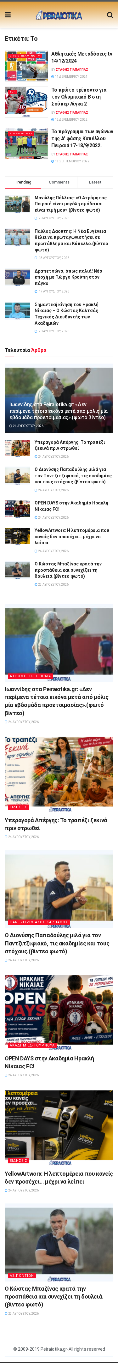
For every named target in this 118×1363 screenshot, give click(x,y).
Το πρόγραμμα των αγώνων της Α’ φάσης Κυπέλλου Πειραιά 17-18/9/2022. (82, 139)
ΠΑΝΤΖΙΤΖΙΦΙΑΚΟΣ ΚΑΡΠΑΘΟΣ (39, 922)
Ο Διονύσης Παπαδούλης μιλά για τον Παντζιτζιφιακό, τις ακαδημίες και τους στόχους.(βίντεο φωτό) (73, 475)
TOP (12, 91)
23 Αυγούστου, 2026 (53, 584)
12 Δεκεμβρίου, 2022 (70, 119)
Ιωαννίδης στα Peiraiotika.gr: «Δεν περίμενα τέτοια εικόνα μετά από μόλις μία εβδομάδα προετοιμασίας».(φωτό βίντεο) (58, 411)
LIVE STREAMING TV (25, 55)
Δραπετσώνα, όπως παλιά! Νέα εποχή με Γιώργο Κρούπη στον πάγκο (68, 277)
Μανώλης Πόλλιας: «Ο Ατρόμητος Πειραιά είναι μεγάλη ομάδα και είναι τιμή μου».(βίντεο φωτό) (71, 204)
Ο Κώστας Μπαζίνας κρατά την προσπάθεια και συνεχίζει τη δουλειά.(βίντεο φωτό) (68, 570)
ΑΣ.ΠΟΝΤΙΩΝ (22, 1276)
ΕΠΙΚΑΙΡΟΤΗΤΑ (21, 133)
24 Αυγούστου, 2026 (27, 426)
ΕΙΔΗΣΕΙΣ (18, 807)
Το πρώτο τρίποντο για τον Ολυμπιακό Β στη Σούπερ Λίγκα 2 (78, 97)
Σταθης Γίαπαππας (72, 69)
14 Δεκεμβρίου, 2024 (70, 76)
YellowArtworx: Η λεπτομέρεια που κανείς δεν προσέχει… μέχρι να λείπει (72, 536)
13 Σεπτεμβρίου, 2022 (71, 161)
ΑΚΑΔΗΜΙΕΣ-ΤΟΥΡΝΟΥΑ (32, 1045)
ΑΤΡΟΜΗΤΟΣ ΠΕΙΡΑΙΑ (30, 676)
